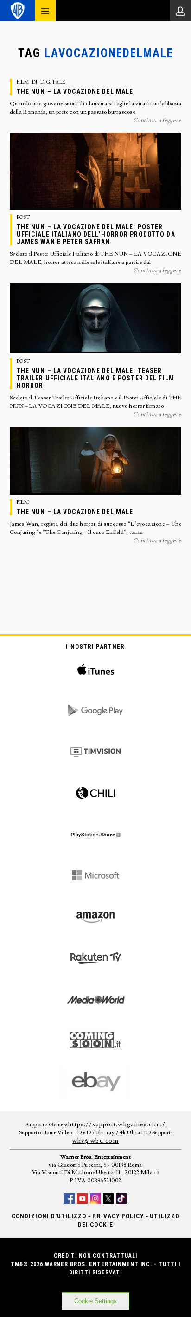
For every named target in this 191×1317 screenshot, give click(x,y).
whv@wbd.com (95, 1141)
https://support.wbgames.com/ (117, 1124)
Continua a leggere (157, 120)
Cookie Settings (95, 1301)
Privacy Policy (118, 1216)
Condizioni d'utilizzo (49, 1216)
